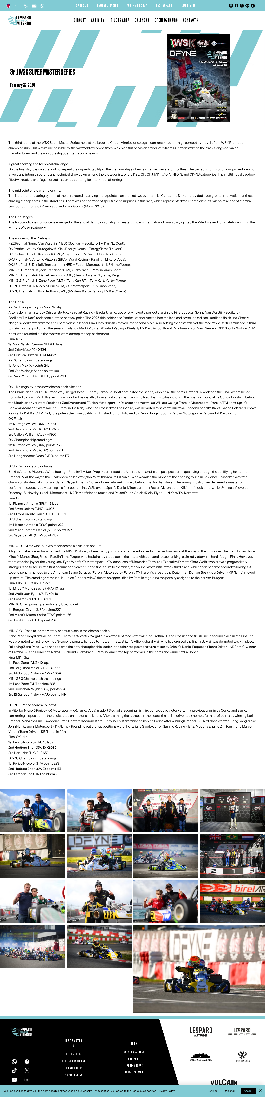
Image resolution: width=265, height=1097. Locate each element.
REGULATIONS (73, 1054)
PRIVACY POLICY (73, 1074)
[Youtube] (247, 6)
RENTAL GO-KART (134, 1072)
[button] (98, 20)
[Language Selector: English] (12, 5)
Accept (248, 1090)
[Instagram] (231, 6)
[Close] (260, 1091)
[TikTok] (253, 6)
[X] (242, 6)
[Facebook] (236, 6)
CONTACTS (134, 1058)
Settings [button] (212, 1090)
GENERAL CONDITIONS (73, 1061)
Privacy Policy (166, 1090)
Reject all (229, 1090)
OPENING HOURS (134, 1065)
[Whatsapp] (42, 6)
